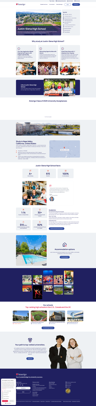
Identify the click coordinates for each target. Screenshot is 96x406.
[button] (44, 4)
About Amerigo (52, 382)
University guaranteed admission (38, 389)
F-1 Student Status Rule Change (56, 401)
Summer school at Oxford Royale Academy (38, 386)
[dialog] (8, 392)
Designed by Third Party (76, 401)
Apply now (30, 358)
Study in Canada (35, 394)
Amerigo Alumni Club (52, 384)
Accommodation (64, 257)
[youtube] (18, 385)
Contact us (76, 4)
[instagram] (16, 385)
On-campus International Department (39, 387)
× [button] (14, 379)
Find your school (35, 382)
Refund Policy (48, 401)
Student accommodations (37, 390)
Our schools (34, 392)
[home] (20, 4)
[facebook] (20, 385)
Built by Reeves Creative (67, 401)
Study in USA (34, 393)
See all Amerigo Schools (48, 327)
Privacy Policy (42, 401)
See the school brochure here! (56, 228)
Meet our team (51, 383)
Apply (68, 4)
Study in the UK (35, 395)
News (50, 385)
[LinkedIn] (22, 385)
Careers (50, 387)
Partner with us (51, 388)
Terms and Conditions (36, 401)
